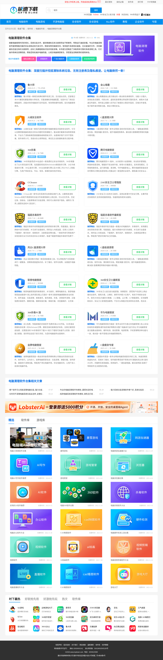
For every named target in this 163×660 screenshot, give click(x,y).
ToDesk (96, 15)
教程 (125, 22)
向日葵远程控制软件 (121, 627)
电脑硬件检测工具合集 (119, 533)
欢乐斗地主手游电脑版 (121, 617)
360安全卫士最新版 (110, 280)
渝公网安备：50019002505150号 (96, 648)
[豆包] (108, 609)
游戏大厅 (114, 587)
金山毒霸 (105, 85)
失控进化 (125, 15)
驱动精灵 (21, 627)
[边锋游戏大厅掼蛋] (36, 609)
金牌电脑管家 (34, 345)
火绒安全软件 (34, 117)
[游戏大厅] (132, 574)
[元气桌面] (132, 609)
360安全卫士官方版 (107, 15)
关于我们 (75, 645)
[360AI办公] (36, 628)
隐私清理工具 (28, 59)
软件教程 (105, 645)
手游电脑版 (58, 22)
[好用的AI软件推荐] (31, 492)
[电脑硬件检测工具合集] (132, 519)
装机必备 (120, 2)
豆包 (115, 608)
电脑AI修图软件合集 (18, 451)
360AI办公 (46, 627)
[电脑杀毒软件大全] (132, 492)
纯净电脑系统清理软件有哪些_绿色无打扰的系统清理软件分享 (84, 394)
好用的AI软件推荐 (17, 505)
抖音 (118, 15)
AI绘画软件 (64, 560)
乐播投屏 (93, 627)
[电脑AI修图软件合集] (31, 437)
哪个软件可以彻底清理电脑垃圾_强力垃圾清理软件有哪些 (32, 390)
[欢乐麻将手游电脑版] (84, 619)
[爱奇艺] (60, 609)
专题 (154, 22)
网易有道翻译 (143, 627)
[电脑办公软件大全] (31, 519)
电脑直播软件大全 (17, 587)
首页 (8, 22)
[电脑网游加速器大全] (132, 437)
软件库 (130, 2)
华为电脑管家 (107, 312)
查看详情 (67, 89)
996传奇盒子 (135, 15)
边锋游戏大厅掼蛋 (49, 608)
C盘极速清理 (107, 247)
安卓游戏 (93, 22)
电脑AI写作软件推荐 (18, 478)
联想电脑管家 (34, 280)
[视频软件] (31, 546)
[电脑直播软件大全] (31, 574)
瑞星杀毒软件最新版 (110, 215)
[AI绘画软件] (81, 546)
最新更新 (91, 645)
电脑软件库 (40, 29)
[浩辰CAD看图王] (132, 619)
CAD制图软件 (65, 533)
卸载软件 (43, 59)
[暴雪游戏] (81, 437)
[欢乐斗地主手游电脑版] (108, 619)
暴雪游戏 (63, 451)
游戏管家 (63, 478)
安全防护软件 (89, 59)
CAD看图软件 (65, 587)
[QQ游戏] (12, 609)
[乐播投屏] (84, 628)
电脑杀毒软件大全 (118, 505)
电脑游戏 (40, 22)
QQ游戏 (21, 608)
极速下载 (21, 29)
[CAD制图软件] (81, 519)
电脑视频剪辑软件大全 (119, 560)
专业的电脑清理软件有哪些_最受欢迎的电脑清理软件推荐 (82, 390)
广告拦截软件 (59, 59)
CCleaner (32, 182)
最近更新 (108, 2)
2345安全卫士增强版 (110, 182)
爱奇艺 (68, 608)
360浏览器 (88, 15)
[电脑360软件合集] (81, 492)
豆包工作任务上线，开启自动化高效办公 (81, 2)
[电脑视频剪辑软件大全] (132, 546)
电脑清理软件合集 (54, 29)
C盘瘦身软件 (74, 59)
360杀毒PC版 (34, 312)
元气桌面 (141, 608)
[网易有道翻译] (132, 628)
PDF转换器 (151, 2)
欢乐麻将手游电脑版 (97, 617)
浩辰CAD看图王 (144, 617)
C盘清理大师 (107, 117)
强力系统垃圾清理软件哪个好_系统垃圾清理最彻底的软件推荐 (135, 390)
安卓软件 (76, 22)
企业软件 (139, 22)
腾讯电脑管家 (107, 150)
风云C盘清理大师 (36, 247)
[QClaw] (12, 619)
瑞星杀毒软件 (34, 215)
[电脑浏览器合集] (132, 465)
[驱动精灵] (12, 628)
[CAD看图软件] (81, 574)
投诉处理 (67, 645)
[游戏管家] (81, 465)
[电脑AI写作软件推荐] (31, 465)
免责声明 (59, 645)
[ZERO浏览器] (84, 609)
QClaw (20, 617)
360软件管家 (46, 617)
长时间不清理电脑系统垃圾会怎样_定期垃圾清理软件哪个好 (33, 394)
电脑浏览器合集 (117, 478)
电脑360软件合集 (67, 505)
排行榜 (140, 2)
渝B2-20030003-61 (76, 648)
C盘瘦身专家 (107, 345)
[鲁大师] (60, 628)
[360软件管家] (36, 619)
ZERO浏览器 (95, 608)
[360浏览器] (60, 619)
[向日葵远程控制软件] (108, 628)
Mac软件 (110, 22)
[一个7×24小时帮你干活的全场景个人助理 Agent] (81, 412)
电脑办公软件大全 (17, 533)
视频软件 (13, 560)
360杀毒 (32, 150)
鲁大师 (31, 85)
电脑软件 (23, 22)
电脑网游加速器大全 (119, 451)
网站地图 (83, 645)
